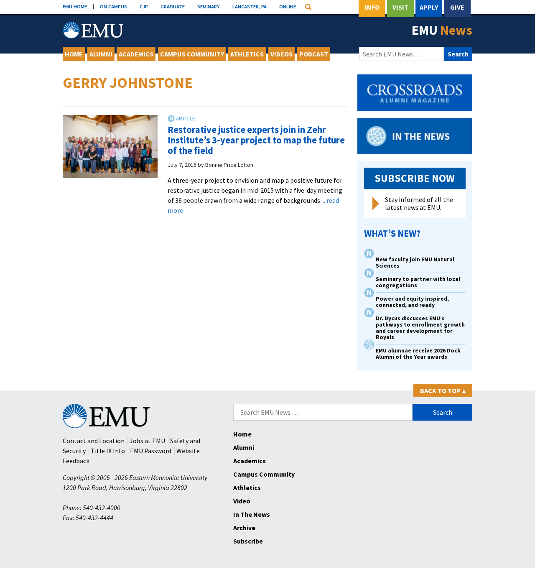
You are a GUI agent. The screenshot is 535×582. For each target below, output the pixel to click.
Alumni (100, 54)
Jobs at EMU (147, 440)
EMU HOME (75, 6)
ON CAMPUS (113, 6)
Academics (136, 54)
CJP (144, 6)
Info (372, 7)
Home (74, 54)
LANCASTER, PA (249, 6)
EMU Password (150, 451)
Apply (429, 7)
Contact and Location (94, 440)
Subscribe (248, 541)
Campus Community (192, 54)
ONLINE (287, 6)
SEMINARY (208, 6)
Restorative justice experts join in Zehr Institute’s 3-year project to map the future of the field (256, 140)
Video (241, 501)
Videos (281, 54)
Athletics (247, 54)
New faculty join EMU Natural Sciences (415, 262)
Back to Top (443, 390)
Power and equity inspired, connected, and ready (412, 302)
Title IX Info (108, 451)
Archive (244, 527)
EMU (442, 30)
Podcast (313, 54)
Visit (400, 7)
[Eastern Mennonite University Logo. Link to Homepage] (93, 30)
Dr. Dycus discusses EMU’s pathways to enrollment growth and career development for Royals (420, 328)
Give (457, 7)
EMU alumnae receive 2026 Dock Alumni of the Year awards (418, 353)
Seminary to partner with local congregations (418, 282)
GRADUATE (172, 6)
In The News (251, 514)
